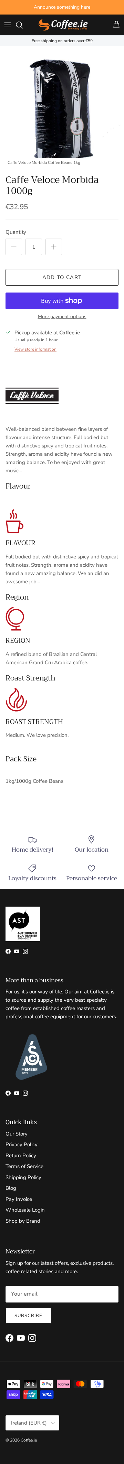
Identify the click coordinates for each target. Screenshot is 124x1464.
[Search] (22, 25)
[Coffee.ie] (63, 25)
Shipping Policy (23, 1177)
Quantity (16, 232)
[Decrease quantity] (14, 247)
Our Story (17, 1133)
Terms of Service (24, 1166)
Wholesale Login (25, 1209)
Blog (11, 1188)
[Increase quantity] (53, 247)
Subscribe (28, 1316)
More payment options (62, 317)
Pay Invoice (19, 1199)
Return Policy (21, 1155)
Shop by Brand (23, 1220)
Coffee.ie (29, 1440)
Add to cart (62, 277)
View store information (35, 349)
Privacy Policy (22, 1144)
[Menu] (7, 25)
